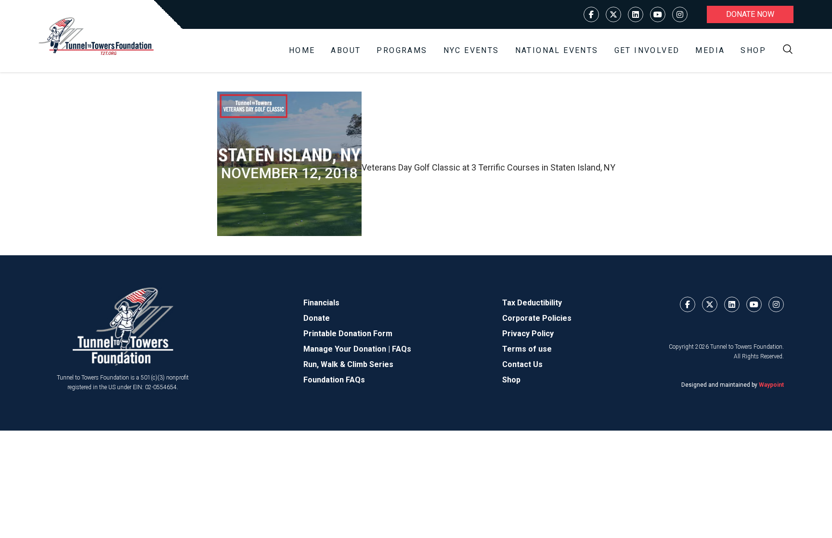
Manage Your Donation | (347, 349)
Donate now (750, 14)
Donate (316, 318)
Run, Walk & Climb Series (348, 364)
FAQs (401, 349)
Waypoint (771, 384)
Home (302, 50)
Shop (753, 50)
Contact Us (522, 364)
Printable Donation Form (347, 333)
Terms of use (527, 349)
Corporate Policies (537, 318)
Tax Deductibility (532, 302)
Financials (321, 302)
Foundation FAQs (334, 379)
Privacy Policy (528, 333)
